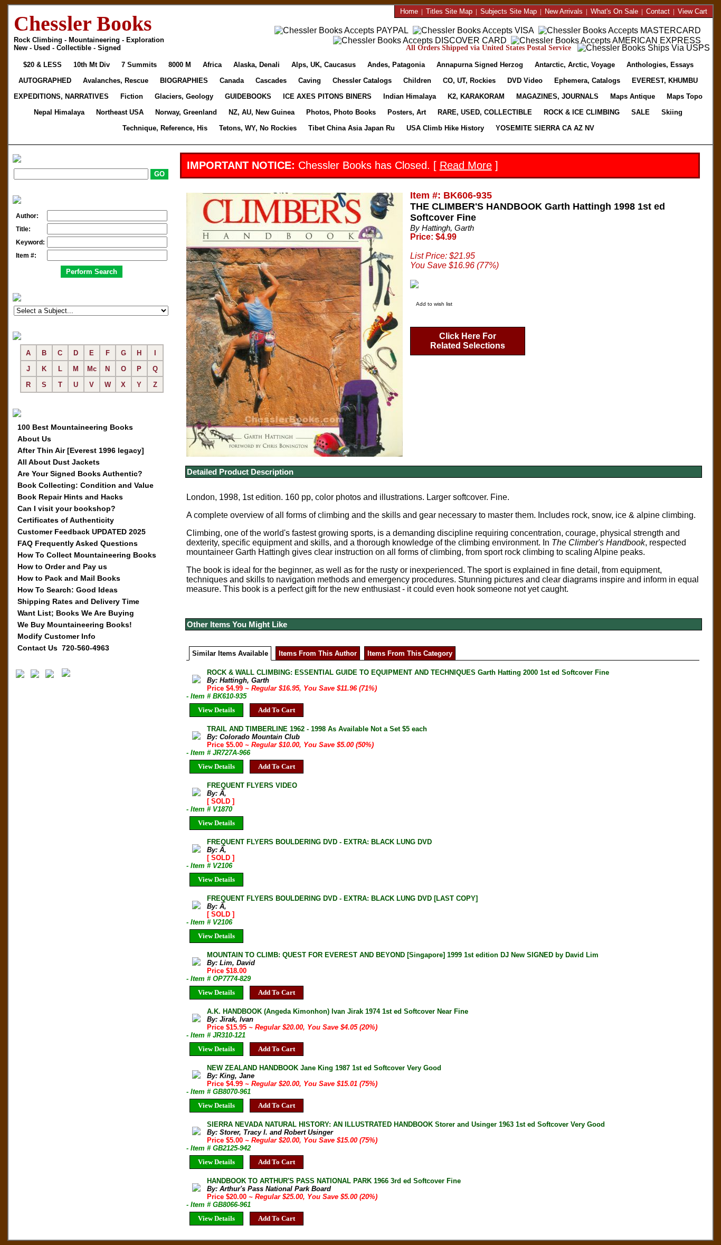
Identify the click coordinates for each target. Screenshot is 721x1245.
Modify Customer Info (56, 636)
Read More (466, 165)
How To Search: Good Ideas (67, 590)
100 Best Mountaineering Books (75, 427)
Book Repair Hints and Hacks (70, 497)
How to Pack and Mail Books (68, 578)
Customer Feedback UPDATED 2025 (81, 531)
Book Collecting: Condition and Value (85, 485)
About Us (34, 439)
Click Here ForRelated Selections (467, 341)
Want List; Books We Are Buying (75, 613)
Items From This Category (409, 653)
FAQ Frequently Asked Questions (77, 543)
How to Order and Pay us (62, 566)
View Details (216, 710)
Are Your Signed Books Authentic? (80, 473)
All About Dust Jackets (58, 462)
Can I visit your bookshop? (66, 508)
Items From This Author (318, 653)
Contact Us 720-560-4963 (63, 648)
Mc (92, 369)
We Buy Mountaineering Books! (74, 624)
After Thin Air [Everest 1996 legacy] (80, 450)
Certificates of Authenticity (65, 520)
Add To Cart (276, 710)
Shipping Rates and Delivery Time (78, 601)
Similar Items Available (230, 653)
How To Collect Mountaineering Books (86, 555)
